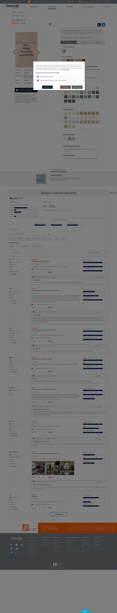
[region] (59, 75)
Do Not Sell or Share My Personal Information (47, 72)
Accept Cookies (77, 87)
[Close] (83, 63)
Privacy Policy (65, 69)
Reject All (65, 87)
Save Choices (47, 87)
